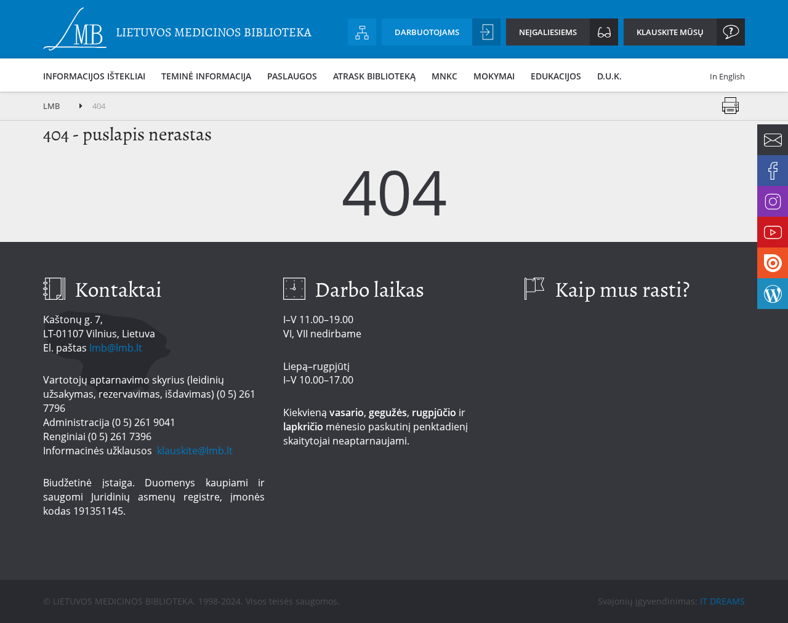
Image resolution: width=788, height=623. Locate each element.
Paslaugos (292, 76)
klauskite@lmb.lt (196, 450)
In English (727, 76)
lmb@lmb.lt (115, 348)
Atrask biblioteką (374, 76)
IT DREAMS (722, 601)
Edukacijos (556, 76)
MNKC (444, 76)
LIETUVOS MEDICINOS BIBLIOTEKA (214, 32)
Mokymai (494, 76)
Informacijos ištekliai (94, 76)
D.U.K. (609, 76)
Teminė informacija (206, 76)
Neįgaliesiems (548, 32)
